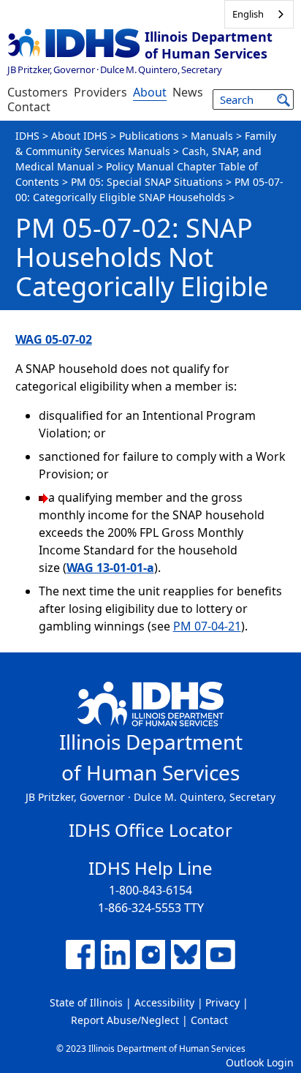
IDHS (27, 136)
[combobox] (259, 14)
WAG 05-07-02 (53, 339)
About (150, 92)
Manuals (212, 136)
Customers (37, 92)
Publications (149, 136)
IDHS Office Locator (150, 830)
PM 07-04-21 (207, 626)
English (248, 13)
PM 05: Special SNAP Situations (147, 182)
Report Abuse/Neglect (125, 1020)
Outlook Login (260, 1062)
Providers (100, 92)
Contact (28, 107)
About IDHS (79, 136)
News (187, 92)
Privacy (222, 1002)
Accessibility (164, 1002)
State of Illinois (86, 1002)
